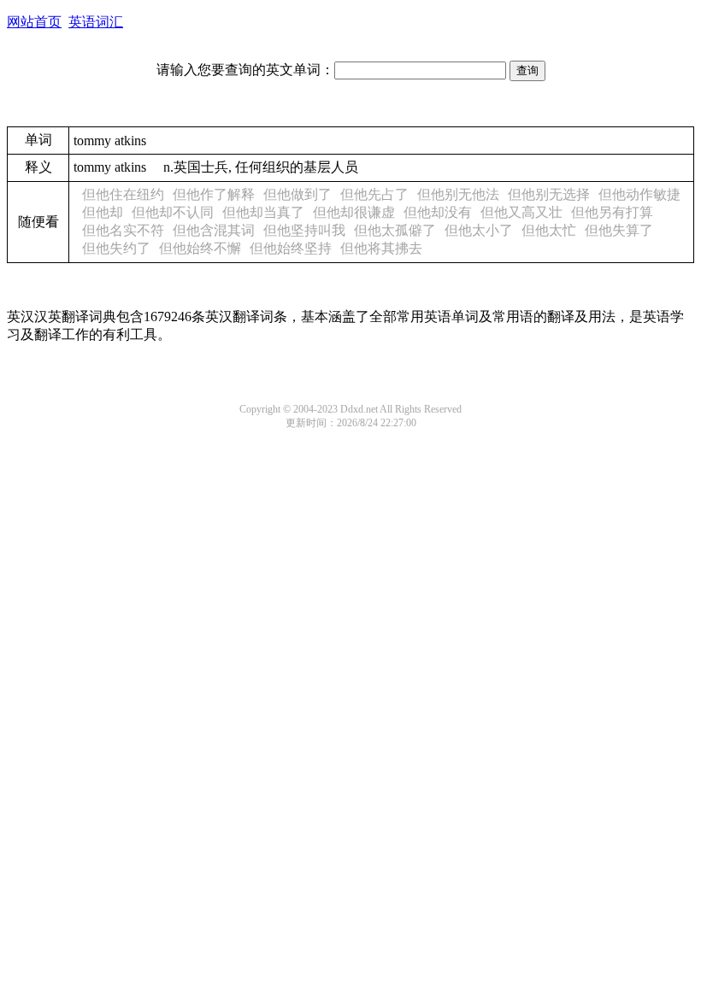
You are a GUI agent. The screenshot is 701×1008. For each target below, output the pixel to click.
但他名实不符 (123, 230)
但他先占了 (374, 194)
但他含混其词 (214, 230)
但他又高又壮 (521, 212)
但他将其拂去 (381, 248)
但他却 (102, 212)
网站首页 (34, 22)
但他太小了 (479, 230)
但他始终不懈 (200, 248)
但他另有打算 (612, 212)
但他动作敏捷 (639, 194)
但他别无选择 (549, 194)
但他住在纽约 (123, 194)
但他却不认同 (173, 212)
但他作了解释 (214, 194)
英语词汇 (95, 22)
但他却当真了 (263, 212)
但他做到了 (297, 194)
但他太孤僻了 (395, 230)
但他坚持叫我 (304, 230)
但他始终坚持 (291, 248)
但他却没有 (438, 212)
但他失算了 (619, 230)
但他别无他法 (458, 194)
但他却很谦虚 (354, 212)
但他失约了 (116, 248)
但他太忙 (548, 230)
